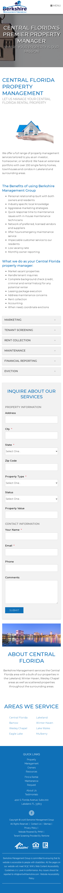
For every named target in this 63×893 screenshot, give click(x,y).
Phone (9, 561)
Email (8, 545)
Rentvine (45, 836)
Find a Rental (31, 777)
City (7, 429)
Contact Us (36, 824)
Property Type (14, 476)
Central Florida (18, 717)
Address (10, 413)
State (8, 444)
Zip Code (11, 460)
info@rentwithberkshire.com (26, 874)
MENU (56, 5)
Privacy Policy (30, 828)
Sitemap (47, 824)
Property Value (14, 508)
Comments (12, 577)
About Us (32, 790)
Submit (14, 610)
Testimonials (31, 794)
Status (9, 492)
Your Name (12, 529)
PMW (40, 832)
